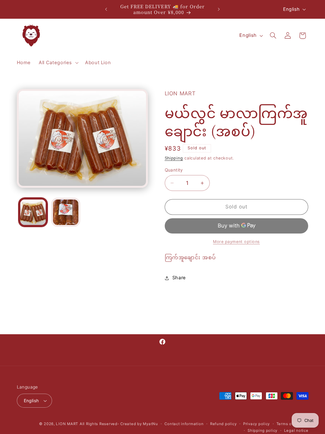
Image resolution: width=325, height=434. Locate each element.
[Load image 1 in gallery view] (33, 212)
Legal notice (296, 430)
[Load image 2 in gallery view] (65, 212)
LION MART (67, 424)
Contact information (183, 424)
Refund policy (223, 424)
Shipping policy (262, 430)
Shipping (174, 158)
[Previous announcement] (106, 9)
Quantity (174, 170)
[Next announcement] (219, 9)
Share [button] (179, 278)
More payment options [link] (236, 241)
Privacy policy (256, 424)
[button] (58, 63)
